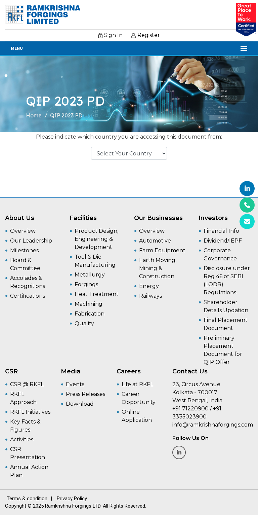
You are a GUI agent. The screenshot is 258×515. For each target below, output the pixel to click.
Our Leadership (31, 240)
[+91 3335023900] (247, 205)
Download (80, 404)
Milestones (24, 250)
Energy (149, 286)
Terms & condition (27, 498)
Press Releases (85, 394)
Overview (23, 231)
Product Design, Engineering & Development (96, 239)
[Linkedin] (247, 188)
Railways (150, 296)
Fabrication (89, 313)
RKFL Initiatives (30, 412)
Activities (21, 439)
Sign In (112, 35)
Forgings (86, 284)
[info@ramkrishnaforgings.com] (247, 221)
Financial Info (221, 231)
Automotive (155, 240)
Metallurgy (90, 274)
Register (148, 35)
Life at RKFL (137, 384)
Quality (84, 323)
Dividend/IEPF (223, 240)
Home (34, 115)
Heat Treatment (97, 294)
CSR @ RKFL (27, 384)
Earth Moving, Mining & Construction (157, 268)
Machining (88, 304)
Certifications (27, 296)
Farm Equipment (162, 250)
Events (75, 384)
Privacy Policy (72, 498)
